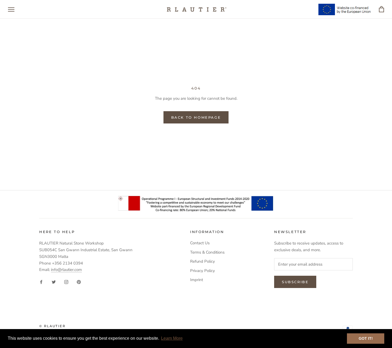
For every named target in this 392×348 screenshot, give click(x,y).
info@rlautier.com (66, 269)
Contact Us (200, 243)
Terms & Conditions (207, 252)
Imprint (196, 279)
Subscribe (295, 282)
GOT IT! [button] (366, 338)
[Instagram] (66, 281)
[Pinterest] (79, 281)
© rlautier (52, 326)
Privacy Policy (202, 270)
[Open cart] (381, 9)
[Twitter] (54, 281)
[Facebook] (41, 281)
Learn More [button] (172, 338)
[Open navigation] (11, 9)
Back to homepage (196, 117)
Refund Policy (202, 261)
